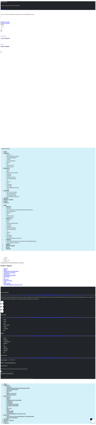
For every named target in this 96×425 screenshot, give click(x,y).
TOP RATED (9, 186)
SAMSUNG (9, 174)
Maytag (5, 346)
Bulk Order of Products (13, 196)
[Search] (1, 30)
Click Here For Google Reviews (7, 373)
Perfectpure (6, 348)
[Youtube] (16, 18)
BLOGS (6, 201)
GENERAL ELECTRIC (11, 177)
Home (5, 319)
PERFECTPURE (8, 280)
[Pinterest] (12, 18)
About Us (9, 154)
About (5, 321)
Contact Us (6, 328)
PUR (8, 183)
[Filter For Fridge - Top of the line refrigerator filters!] (5, 22)
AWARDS (6, 198)
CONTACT (6, 202)
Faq (4, 330)
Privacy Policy (7, 324)
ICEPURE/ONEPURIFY (11, 178)
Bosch (5, 337)
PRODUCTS (7, 168)
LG (7, 180)
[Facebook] (3, 18)
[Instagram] (21, 18)
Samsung (5, 350)
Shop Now (3, 9)
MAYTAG (8, 181)
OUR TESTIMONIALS (11, 160)
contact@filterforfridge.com (10, 362)
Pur (4, 352)
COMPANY (6, 153)
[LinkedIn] (25, 18)
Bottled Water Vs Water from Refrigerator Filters (13, 158)
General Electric (7, 341)
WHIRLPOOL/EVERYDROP (12, 172)
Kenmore (5, 343)
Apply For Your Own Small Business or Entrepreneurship (12, 194)
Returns (5, 326)
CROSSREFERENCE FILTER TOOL (13, 284)
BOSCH (8, 169)
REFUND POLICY (10, 166)
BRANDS (8, 162)
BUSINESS (6, 190)
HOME (5, 151)
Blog (5, 323)
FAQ (7, 163)
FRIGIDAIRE (9, 184)
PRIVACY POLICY (10, 165)
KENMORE (9, 175)
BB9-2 (8, 171)
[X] (7, 18)
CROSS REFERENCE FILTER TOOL (14, 238)
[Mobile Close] (1, 381)
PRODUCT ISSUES (8, 199)
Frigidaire (6, 339)
